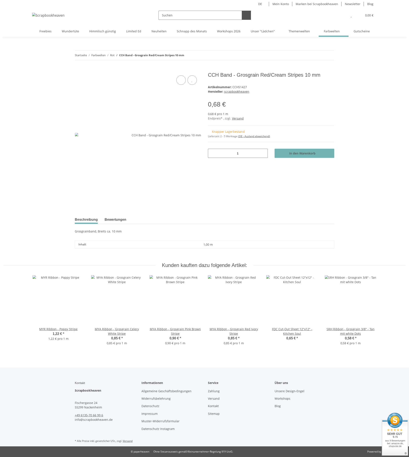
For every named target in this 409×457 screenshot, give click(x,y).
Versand (238, 118)
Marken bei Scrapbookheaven (317, 4)
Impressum (149, 414)
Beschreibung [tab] (86, 219)
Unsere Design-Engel (289, 391)
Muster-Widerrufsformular (160, 421)
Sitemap (214, 414)
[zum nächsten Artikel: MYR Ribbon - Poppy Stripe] (329, 55)
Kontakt (213, 406)
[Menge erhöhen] (263, 153)
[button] (342, 15)
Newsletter (352, 4)
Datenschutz (150, 406)
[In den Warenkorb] (78, 69)
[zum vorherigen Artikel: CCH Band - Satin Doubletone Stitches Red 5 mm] (320, 55)
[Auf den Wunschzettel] (192, 80)
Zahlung (214, 391)
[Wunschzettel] (351, 15)
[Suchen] (246, 15)
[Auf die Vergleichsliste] (181, 80)
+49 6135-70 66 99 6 (89, 415)
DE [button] (260, 4)
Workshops (282, 398)
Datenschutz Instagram (158, 429)
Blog (370, 4)
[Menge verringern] (212, 153)
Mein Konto (280, 4)
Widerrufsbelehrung (156, 398)
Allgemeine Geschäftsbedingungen (166, 391)
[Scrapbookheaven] (48, 15)
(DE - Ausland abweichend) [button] (254, 136)
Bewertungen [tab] (115, 219)
